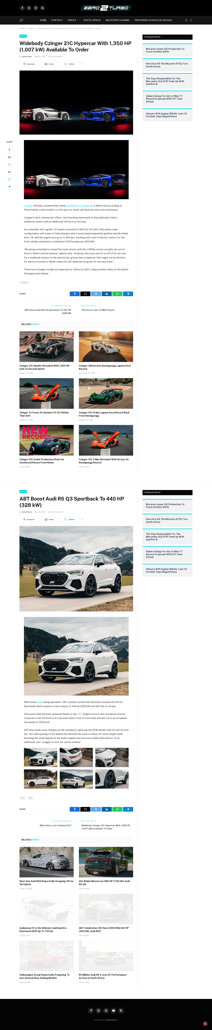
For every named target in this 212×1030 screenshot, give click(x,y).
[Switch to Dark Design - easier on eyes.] (191, 20)
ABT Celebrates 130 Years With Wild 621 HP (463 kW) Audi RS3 (104, 930)
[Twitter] (9, 164)
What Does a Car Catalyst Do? (55, 825)
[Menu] (21, 20)
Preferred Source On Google (153, 20)
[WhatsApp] (9, 179)
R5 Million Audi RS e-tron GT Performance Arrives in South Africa (102, 976)
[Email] (9, 157)
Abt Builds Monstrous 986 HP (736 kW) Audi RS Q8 (104, 883)
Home (43, 20)
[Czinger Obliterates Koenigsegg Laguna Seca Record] (106, 346)
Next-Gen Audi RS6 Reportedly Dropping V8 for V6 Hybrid (46, 883)
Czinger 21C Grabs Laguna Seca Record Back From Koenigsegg (104, 414)
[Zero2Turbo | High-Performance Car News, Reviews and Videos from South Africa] (106, 8)
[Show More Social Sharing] (82, 64)
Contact (57, 20)
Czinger (28, 205)
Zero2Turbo (27, 57)
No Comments (57, 57)
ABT (79, 714)
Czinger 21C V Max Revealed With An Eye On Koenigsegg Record (104, 461)
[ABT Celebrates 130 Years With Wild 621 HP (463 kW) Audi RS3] (106, 909)
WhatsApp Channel (118, 20)
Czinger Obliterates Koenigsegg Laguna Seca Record (105, 367)
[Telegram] (9, 186)
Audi (39, 702)
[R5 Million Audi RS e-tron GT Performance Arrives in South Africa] (106, 956)
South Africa (92, 20)
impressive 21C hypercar (79, 205)
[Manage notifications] (205, 1023)
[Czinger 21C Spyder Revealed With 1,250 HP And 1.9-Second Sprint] (46, 346)
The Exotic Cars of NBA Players (98, 310)
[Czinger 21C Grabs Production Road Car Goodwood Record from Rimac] (46, 440)
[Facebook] (9, 150)
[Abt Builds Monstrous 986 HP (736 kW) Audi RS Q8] (106, 862)
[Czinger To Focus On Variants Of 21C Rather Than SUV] (46, 393)
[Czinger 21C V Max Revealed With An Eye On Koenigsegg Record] (106, 440)
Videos (71, 20)
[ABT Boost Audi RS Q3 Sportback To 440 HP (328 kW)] (76, 611)
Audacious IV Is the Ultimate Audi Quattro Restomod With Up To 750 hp (43, 930)
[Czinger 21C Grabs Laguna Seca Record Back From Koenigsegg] (106, 393)
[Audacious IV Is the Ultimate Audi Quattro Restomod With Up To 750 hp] (46, 909)
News (23, 36)
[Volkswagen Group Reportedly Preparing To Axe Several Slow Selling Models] (46, 956)
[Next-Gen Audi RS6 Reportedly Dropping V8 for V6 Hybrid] (46, 862)
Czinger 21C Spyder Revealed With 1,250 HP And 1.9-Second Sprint (44, 367)
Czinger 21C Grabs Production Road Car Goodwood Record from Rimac (41, 461)
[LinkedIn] (9, 172)
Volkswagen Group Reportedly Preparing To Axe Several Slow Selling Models (44, 976)
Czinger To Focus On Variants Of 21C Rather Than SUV (44, 414)
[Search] (186, 20)
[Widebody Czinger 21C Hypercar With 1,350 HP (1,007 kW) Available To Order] (76, 134)
